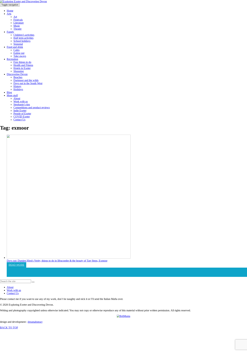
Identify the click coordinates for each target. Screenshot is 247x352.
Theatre (17, 28)
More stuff (12, 95)
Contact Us (19, 119)
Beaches (17, 77)
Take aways (19, 56)
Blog (9, 92)
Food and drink (15, 47)
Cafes (16, 50)
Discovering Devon (17, 74)
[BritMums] (123, 316)
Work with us (20, 101)
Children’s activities (23, 34)
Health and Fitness (23, 65)
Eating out (18, 53)
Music (16, 25)
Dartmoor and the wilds (25, 80)
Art (15, 16)
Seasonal (18, 44)
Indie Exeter (19, 110)
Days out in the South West (27, 83)
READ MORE (16, 264)
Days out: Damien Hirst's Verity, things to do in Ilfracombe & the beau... (64, 272)
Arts (9, 13)
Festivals (18, 19)
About (16, 98)
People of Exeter (22, 113)
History (17, 86)
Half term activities (23, 37)
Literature (18, 22)
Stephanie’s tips (21, 104)
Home (10, 10)
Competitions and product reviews (31, 107)
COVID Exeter (21, 116)
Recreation (12, 59)
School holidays (21, 41)
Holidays (18, 89)
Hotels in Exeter (22, 68)
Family (10, 31)
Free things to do (22, 62)
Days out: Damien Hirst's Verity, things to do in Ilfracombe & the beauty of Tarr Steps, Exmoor (57, 260)
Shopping (18, 71)
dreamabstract (35, 321)
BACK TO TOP (9, 327)
